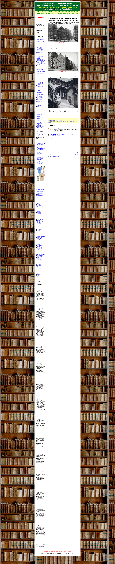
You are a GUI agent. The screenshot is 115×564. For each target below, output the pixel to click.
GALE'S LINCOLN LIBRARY (59, 11)
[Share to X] (60, 120)
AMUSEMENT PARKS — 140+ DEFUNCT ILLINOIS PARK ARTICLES (41, 47)
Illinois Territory (39, 238)
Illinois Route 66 (39, 237)
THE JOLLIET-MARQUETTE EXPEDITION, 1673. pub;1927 (40, 134)
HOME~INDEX (38, 11)
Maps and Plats (39, 248)
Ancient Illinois (39, 196)
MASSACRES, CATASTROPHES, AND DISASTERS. (40, 102)
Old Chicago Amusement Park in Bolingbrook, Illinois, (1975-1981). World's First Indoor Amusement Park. (41, 158)
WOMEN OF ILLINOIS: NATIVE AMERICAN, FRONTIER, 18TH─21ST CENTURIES (41, 127)
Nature (38, 257)
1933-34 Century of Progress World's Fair (40, 191)
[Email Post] (57, 120)
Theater (38, 275)
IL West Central (39, 231)
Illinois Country (39, 235)
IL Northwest (39, 229)
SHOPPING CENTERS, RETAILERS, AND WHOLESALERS (40, 114)
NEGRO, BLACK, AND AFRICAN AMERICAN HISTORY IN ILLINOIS (40, 107)
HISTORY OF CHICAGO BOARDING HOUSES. (41, 72)
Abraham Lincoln (39, 193)
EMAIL (77, 13)
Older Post (76, 154)
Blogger (73, 553)
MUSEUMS (39, 105)
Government (39, 223)
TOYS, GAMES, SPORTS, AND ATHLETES (39, 124)
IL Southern (38, 230)
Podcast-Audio (39, 264)
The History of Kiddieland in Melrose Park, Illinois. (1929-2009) (40, 141)
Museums (38, 253)
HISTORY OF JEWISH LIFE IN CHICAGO (40, 73)
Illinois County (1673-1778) (41, 236)
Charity (38, 203)
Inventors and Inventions (40, 243)
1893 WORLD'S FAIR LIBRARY (51, 13)
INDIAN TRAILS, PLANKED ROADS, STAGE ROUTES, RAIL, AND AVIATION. (40, 86)
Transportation (39, 276)
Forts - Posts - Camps (40, 219)
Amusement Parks (40, 195)
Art (59, 121)
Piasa (38, 263)
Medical (38, 249)
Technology (38, 274)
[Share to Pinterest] (61, 120)
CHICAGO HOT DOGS (40, 61)
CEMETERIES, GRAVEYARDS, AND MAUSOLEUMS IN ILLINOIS (40, 56)
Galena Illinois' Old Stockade (40, 222)
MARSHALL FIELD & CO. (40, 13)
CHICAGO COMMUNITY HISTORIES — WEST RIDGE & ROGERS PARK (41, 59)
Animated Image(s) (40, 197)
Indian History (39, 239)
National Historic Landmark (41, 254)
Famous (74, 121)
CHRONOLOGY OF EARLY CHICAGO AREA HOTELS (41, 63)
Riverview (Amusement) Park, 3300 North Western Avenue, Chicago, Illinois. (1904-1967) (41, 153)
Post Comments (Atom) (55, 156)
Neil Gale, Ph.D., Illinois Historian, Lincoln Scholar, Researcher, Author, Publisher (62, 134)
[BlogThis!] (59, 120)
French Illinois (39, 220)
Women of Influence (40, 277)
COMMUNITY (50, 11)
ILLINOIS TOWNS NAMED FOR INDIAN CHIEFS (40, 81)
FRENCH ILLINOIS (40, 68)
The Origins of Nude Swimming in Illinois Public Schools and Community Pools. (41, 149)
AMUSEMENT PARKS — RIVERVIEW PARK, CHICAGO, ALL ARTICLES (41, 50)
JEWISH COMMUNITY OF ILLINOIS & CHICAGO (41, 92)
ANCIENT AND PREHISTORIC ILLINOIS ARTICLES (41, 53)
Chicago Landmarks (40, 206)
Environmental (39, 213)
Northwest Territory (40, 259)
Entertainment (39, 212)
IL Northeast (39, 228)
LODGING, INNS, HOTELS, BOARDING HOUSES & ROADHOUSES (40, 95)
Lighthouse (38, 244)
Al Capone (38, 194)
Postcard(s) (39, 265)
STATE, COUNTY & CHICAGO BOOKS (71, 11)
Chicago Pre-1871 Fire (66, 121)
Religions (38, 267)
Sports (38, 273)
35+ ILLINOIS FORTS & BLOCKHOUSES (40, 75)
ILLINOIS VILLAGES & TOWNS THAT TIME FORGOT (40, 83)
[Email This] (58, 120)
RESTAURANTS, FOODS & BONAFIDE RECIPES (66, 13)
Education (71, 121)
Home (63, 154)
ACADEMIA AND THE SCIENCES (40, 41)
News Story (39, 258)
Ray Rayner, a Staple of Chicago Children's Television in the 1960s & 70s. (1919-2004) (40, 162)
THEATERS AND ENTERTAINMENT (40, 122)
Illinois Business (39, 232)
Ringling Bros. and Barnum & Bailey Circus (41, 270)
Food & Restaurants (40, 218)
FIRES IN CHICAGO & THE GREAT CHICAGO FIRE (40, 66)
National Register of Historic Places (40, 256)
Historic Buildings (39, 224)
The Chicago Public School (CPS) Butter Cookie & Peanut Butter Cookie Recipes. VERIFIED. (41, 144)
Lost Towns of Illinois (40, 247)
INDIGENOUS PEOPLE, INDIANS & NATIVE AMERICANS (41, 90)
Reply (51, 131)
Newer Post (49, 154)
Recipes (38, 266)
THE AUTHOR (44, 11)
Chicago (61, 121)
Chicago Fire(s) (39, 205)
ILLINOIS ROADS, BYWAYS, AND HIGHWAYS (40, 78)
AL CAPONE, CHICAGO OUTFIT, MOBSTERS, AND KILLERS (41, 44)
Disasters (38, 210)
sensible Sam (52, 128)
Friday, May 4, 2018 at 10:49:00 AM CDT (60, 128)
